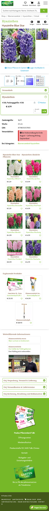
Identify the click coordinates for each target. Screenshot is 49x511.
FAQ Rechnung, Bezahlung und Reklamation (23, 394)
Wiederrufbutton (24, 442)
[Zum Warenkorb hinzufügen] (44, 111)
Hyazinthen (27, 16)
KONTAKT (41, 502)
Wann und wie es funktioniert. (19, 341)
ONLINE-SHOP (31, 499)
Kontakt (25, 453)
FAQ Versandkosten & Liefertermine (19, 387)
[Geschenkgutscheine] (24, 417)
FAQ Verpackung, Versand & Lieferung (20, 380)
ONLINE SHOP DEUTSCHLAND (27, 502)
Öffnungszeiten (24, 438)
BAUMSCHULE (6, 499)
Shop (3, 16)
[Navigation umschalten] (45, 2)
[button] (25, 3)
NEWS (39, 499)
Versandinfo (7, 90)
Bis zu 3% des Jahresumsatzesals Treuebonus (24, 483)
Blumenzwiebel (14, 16)
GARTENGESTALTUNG (8, 502)
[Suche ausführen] (43, 11)
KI (2, 504)
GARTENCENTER (17, 499)
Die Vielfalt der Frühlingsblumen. (20, 349)
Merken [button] (43, 103)
